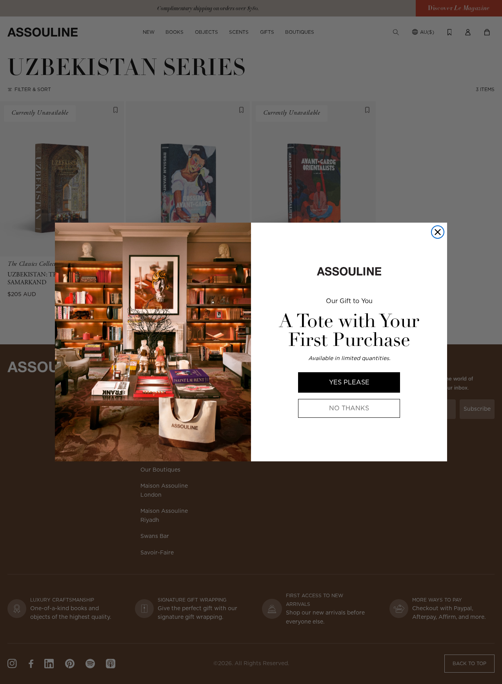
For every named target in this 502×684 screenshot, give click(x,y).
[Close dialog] (437, 232)
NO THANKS (349, 408)
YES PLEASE (349, 382)
